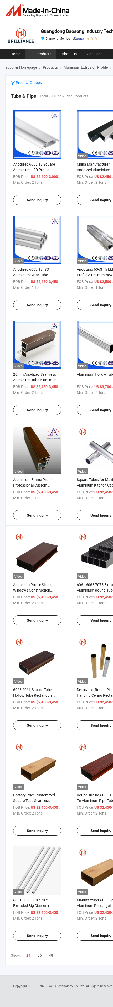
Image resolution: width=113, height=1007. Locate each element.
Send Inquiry (37, 200)
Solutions (94, 53)
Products (43, 53)
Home (15, 53)
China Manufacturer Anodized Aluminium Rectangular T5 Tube (93, 170)
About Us (69, 53)
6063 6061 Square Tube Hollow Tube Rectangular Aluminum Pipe (33, 695)
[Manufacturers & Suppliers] (38, 10)
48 (51, 955)
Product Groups (28, 82)
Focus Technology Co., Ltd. (66, 986)
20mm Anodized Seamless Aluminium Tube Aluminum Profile (34, 380)
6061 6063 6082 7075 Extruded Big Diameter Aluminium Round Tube (32, 905)
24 (28, 955)
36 (40, 955)
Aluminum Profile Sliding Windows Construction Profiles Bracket (33, 590)
